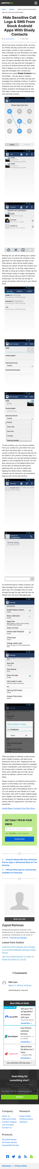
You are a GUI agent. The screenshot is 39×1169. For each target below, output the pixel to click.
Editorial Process (9, 1119)
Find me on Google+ (18, 938)
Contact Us (7, 1128)
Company (7, 1111)
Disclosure (6, 1166)
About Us (6, 1116)
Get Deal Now (25, 1023)
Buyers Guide (25, 1116)
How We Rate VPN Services (18, 1063)
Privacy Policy (21, 1166)
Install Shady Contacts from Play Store (18, 808)
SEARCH (19, 1097)
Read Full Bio (19, 919)
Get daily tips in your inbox (18, 822)
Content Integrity (9, 1122)
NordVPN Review (9, 1140)
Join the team (8, 1125)
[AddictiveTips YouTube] (19, 1156)
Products (7, 1134)
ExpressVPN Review (10, 1145)
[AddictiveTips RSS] (25, 1156)
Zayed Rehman (10, 39)
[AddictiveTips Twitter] (13, 1156)
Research (25, 1111)
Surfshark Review (9, 1142)
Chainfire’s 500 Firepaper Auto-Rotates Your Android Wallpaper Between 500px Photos (19, 950)
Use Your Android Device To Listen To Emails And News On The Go (18, 957)
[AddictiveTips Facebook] (7, 1156)
